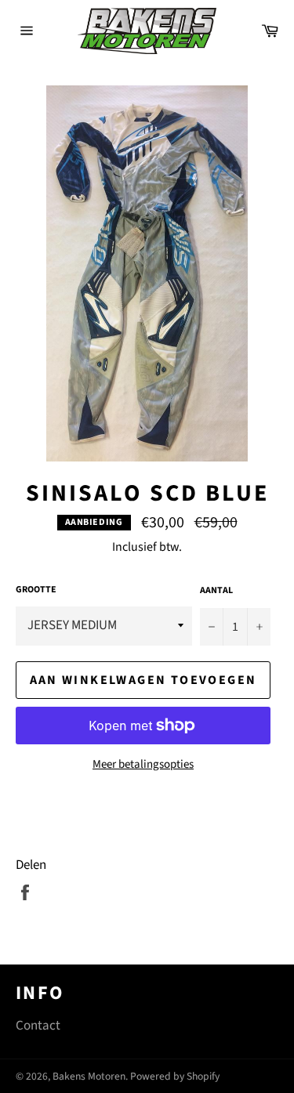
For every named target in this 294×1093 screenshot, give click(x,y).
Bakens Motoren (89, 1076)
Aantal (216, 591)
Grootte (36, 590)
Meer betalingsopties (143, 765)
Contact (38, 1025)
